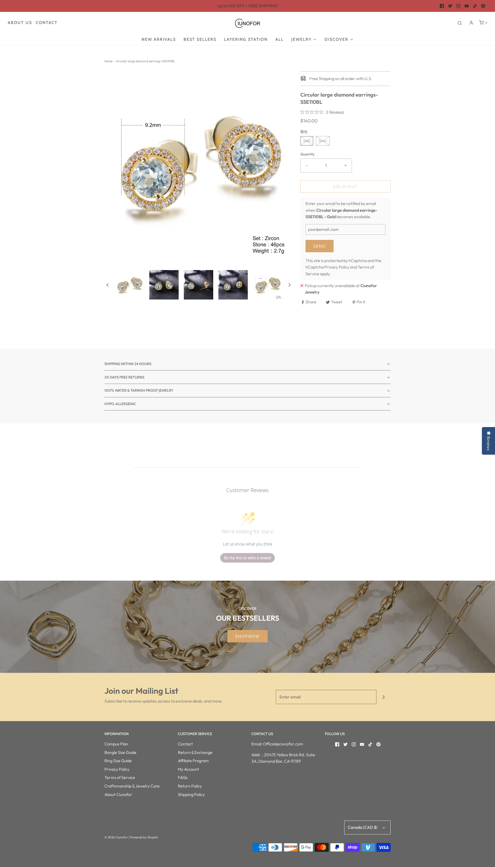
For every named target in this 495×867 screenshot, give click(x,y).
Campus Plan (116, 743)
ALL (279, 39)
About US (20, 22)
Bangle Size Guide (120, 752)
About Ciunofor (118, 794)
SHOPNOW (247, 636)
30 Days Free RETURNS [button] (124, 377)
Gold (306, 141)
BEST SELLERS (200, 39)
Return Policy (190, 786)
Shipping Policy (191, 794)
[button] (107, 284)
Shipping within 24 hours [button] (127, 363)
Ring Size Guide (118, 760)
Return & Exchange (195, 752)
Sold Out (345, 186)
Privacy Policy (336, 267)
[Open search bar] (459, 23)
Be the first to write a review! (247, 557)
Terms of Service (119, 777)
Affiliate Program (193, 760)
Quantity (307, 154)
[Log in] (471, 22)
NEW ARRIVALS (159, 39)
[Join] (383, 697)
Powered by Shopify (144, 837)
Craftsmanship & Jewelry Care (132, 786)
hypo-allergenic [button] (120, 403)
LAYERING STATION (246, 39)
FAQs (183, 777)
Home (108, 61)
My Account (188, 769)
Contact (46, 22)
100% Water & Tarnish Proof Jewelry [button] (138, 390)
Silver (323, 141)
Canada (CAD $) (363, 827)
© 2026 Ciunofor (116, 837)
